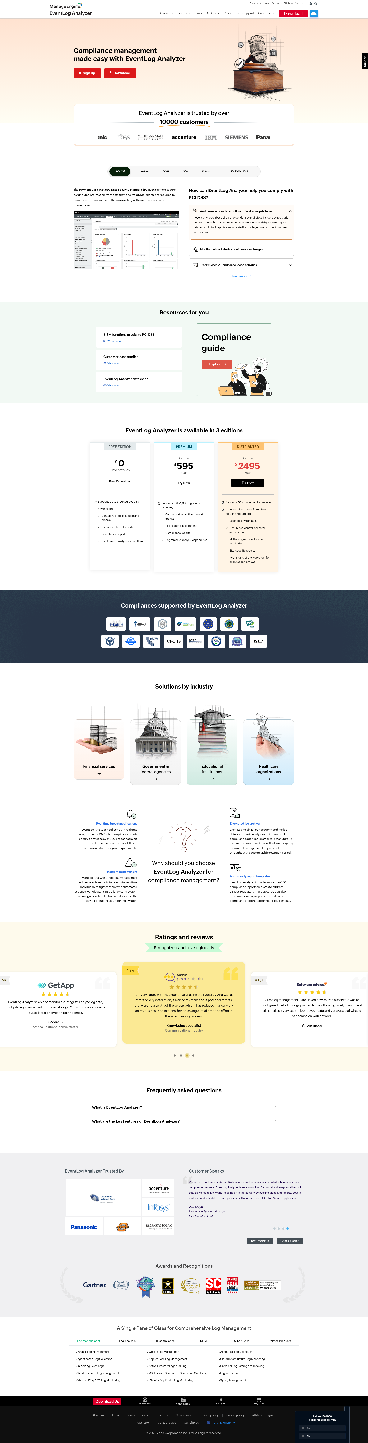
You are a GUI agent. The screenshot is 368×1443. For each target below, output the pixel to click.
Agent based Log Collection (94, 1359)
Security (162, 1415)
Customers (266, 13)
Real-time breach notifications (116, 823)
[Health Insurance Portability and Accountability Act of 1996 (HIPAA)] (139, 624)
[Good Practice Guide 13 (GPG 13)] (173, 641)
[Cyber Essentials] (185, 624)
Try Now (184, 483)
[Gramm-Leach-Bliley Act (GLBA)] (110, 641)
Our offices (191, 1422)
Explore (215, 364)
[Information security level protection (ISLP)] (258, 641)
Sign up (89, 73)
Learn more (239, 276)
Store (266, 3)
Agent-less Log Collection (236, 1351)
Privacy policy (209, 1415)
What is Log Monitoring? (164, 1351)
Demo (197, 13)
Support (248, 13)
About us (98, 1415)
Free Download (120, 481)
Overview (167, 13)
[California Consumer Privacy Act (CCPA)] (151, 641)
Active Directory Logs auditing (167, 1366)
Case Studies (289, 1241)
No (308, 1436)
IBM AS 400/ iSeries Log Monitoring (171, 1380)
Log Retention (229, 1373)
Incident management (122, 871)
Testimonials (260, 1241)
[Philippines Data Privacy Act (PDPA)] (216, 641)
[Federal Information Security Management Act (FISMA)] (116, 624)
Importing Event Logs (90, 1366)
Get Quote (213, 13)
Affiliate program (263, 1415)
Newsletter (142, 1422)
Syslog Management (233, 1380)
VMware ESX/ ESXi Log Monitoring (98, 1380)
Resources (231, 13)
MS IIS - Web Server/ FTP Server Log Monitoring (178, 1373)
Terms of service (138, 1415)
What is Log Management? (94, 1351)
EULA (115, 1415)
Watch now (114, 341)
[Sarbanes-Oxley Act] (162, 624)
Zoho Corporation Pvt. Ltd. (176, 1433)
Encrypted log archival (245, 823)
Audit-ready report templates (250, 876)
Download (293, 13)
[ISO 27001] (131, 641)
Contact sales (167, 1422)
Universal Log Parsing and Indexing (242, 1366)
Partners (276, 3)
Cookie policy (235, 1415)
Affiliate (288, 3)
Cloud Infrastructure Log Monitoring (242, 1359)
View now (113, 363)
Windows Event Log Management (98, 1373)
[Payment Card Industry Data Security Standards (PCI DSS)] (250, 624)
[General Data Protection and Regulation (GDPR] (208, 624)
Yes (308, 1428)
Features (183, 13)
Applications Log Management (168, 1359)
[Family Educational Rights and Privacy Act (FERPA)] (229, 624)
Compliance (184, 1415)
